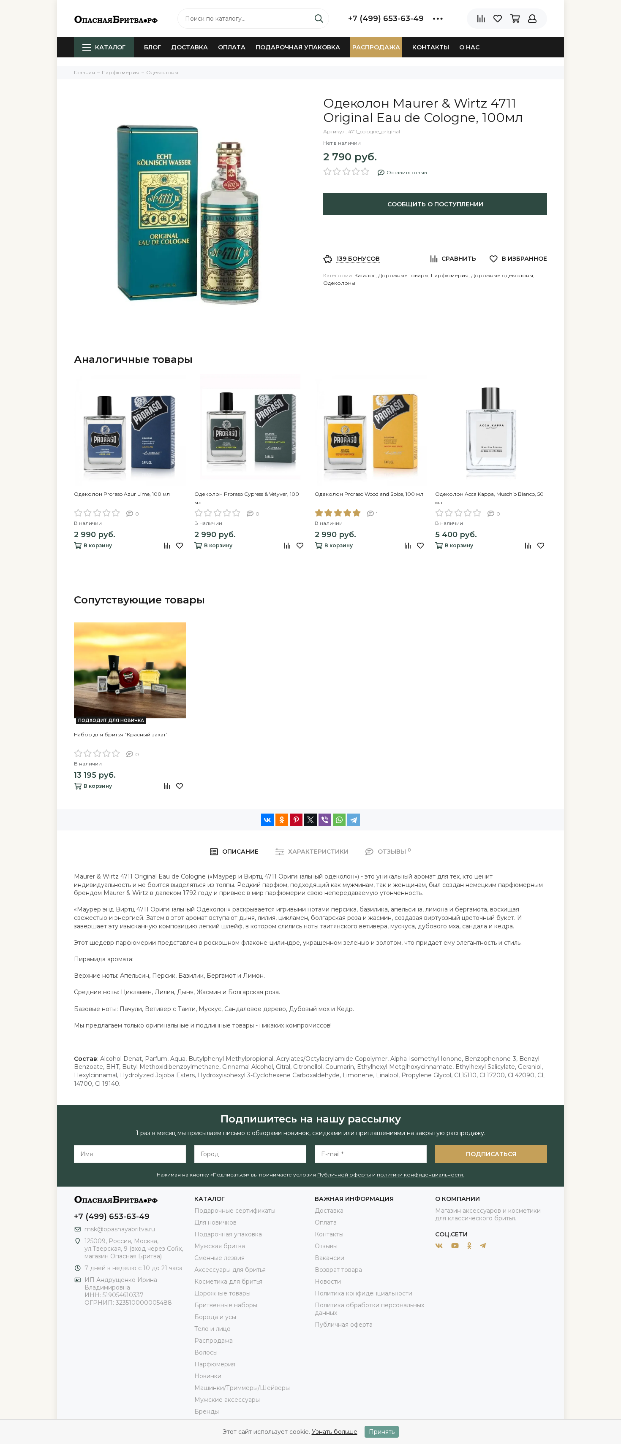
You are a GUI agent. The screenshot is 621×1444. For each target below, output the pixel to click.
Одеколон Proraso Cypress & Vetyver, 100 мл (246, 498)
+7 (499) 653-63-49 (386, 18)
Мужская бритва (219, 1246)
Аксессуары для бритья (230, 1270)
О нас (469, 47)
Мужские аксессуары (227, 1399)
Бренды (206, 1411)
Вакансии (329, 1258)
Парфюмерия (449, 275)
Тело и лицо (212, 1329)
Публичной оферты (344, 1174)
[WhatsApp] (339, 820)
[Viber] (325, 820)
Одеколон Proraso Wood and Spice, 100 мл (369, 494)
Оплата (231, 47)
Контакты (430, 47)
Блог (152, 47)
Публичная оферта (344, 1324)
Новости (328, 1281)
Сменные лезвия (219, 1258)
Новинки (207, 1376)
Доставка (189, 47)
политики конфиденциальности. (420, 1174)
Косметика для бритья (228, 1281)
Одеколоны (339, 283)
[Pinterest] (296, 820)
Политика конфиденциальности (363, 1293)
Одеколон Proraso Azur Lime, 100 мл (122, 494)
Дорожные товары (403, 275)
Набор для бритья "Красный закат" (121, 734)
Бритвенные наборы (225, 1305)
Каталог (110, 47)
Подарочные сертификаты (234, 1210)
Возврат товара (338, 1270)
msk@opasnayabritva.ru (119, 1229)
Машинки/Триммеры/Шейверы (242, 1388)
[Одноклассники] (281, 820)
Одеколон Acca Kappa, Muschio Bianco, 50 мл (489, 498)
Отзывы (326, 1246)
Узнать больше (334, 1432)
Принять (382, 1432)
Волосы (206, 1352)
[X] (310, 820)
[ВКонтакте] (267, 820)
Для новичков (215, 1222)
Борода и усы (215, 1317)
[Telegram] (353, 820)
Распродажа (376, 47)
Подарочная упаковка (298, 47)
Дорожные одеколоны (502, 275)
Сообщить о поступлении (435, 204)
